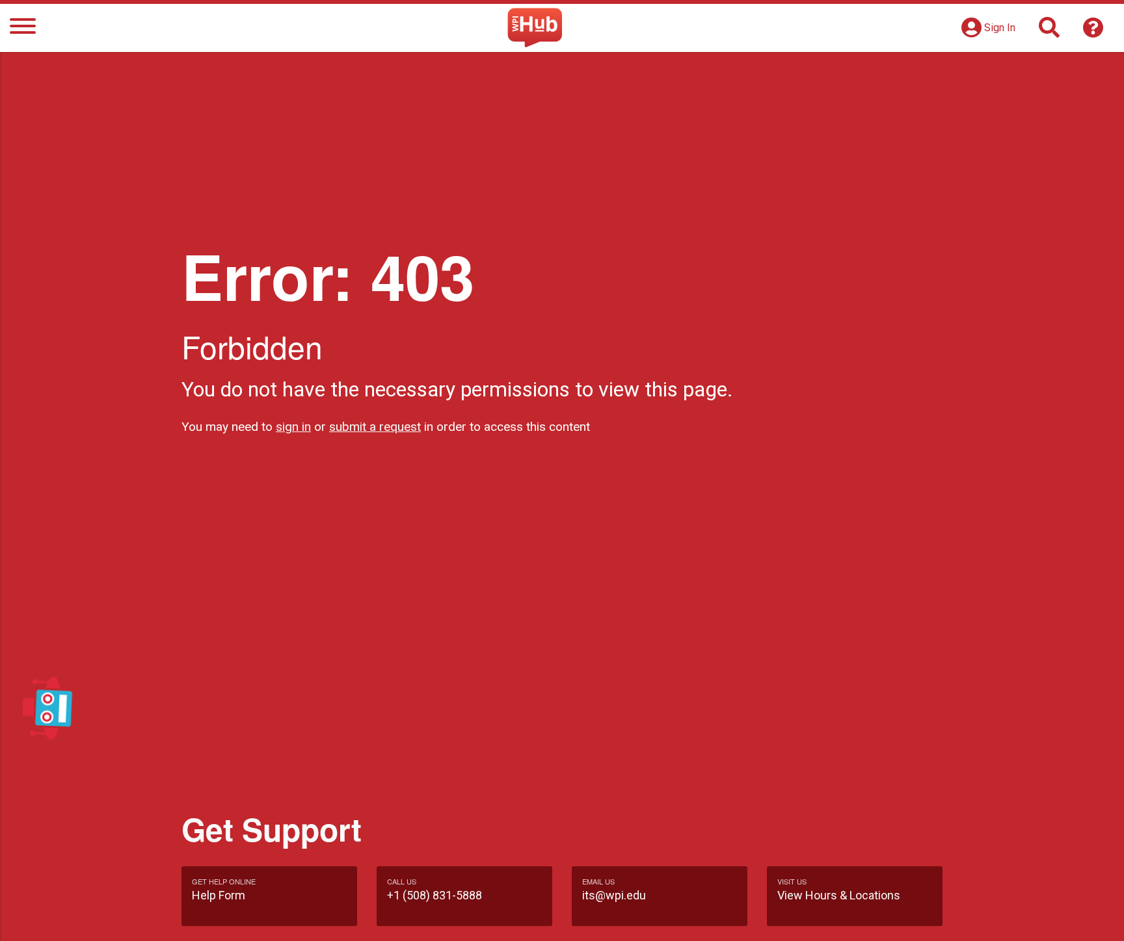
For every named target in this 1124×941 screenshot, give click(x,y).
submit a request (375, 426)
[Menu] (23, 28)
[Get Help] (1093, 31)
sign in (293, 426)
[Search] (1049, 31)
